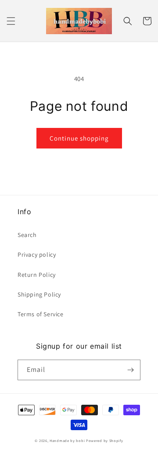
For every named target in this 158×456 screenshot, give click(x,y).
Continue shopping (79, 138)
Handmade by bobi (67, 440)
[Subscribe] (130, 370)
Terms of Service (41, 314)
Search (27, 235)
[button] (11, 21)
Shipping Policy (39, 294)
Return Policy (37, 275)
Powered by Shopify (104, 440)
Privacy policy (37, 254)
